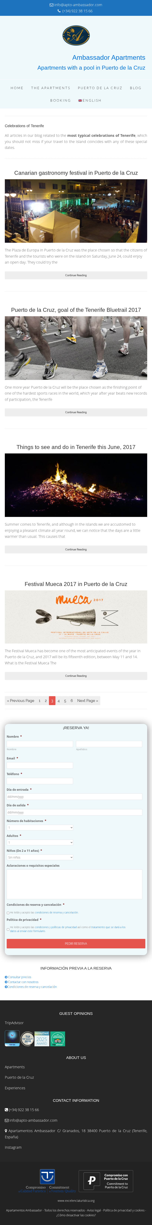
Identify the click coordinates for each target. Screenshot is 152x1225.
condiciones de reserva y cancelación (56, 912)
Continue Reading (76, 275)
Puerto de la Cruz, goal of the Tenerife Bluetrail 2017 (76, 310)
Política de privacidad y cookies (123, 1210)
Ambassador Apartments (108, 57)
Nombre (14, 737)
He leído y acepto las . (44, 912)
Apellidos (81, 749)
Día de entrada (19, 790)
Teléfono (14, 774)
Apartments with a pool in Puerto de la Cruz (91, 68)
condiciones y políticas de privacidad (56, 927)
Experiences (15, 1087)
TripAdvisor (14, 1022)
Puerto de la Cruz (19, 1077)
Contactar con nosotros (22, 982)
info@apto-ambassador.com (33, 1120)
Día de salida (18, 805)
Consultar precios (19, 977)
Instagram (13, 1147)
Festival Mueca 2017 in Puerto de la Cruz (76, 584)
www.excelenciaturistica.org (76, 1201)
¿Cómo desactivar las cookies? (76, 1215)
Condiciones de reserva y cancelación (36, 905)
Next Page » (87, 700)
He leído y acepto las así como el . (67, 929)
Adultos (14, 836)
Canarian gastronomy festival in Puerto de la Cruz (76, 173)
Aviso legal (94, 1210)
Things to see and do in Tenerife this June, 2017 (76, 447)
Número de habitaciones (26, 821)
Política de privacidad (24, 920)
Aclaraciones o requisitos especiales (33, 866)
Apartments (15, 1066)
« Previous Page (20, 700)
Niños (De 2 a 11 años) (24, 851)
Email (12, 758)
